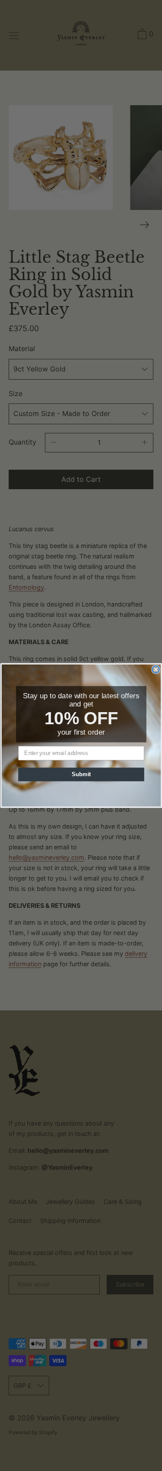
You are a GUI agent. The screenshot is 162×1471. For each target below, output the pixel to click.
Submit (81, 774)
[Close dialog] (155, 669)
